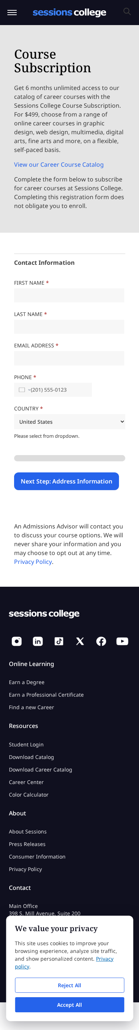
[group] (69, 458)
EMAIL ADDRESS (36, 345)
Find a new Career (31, 707)
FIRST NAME (31, 282)
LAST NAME (30, 314)
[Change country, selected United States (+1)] (24, 389)
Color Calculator (29, 794)
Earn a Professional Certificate (46, 694)
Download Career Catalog (40, 769)
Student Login (26, 744)
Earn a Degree (26, 682)
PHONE (25, 377)
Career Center (26, 781)
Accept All (69, 1004)
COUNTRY (28, 408)
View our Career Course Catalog (59, 164)
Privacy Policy (33, 562)
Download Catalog (31, 756)
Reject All (69, 985)
